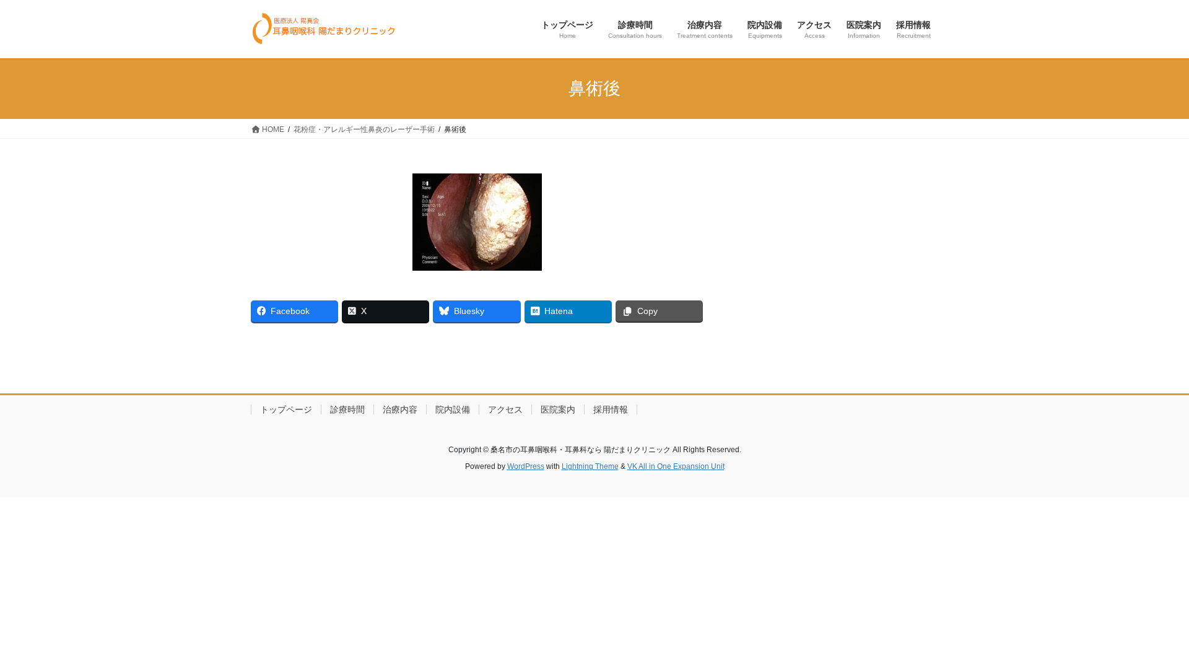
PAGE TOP (1151, 638)
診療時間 (347, 409)
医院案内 (558, 409)
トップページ (286, 409)
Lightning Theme (590, 466)
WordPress (525, 466)
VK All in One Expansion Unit (676, 466)
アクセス (505, 409)
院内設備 (452, 409)
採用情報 (610, 409)
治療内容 (400, 409)
